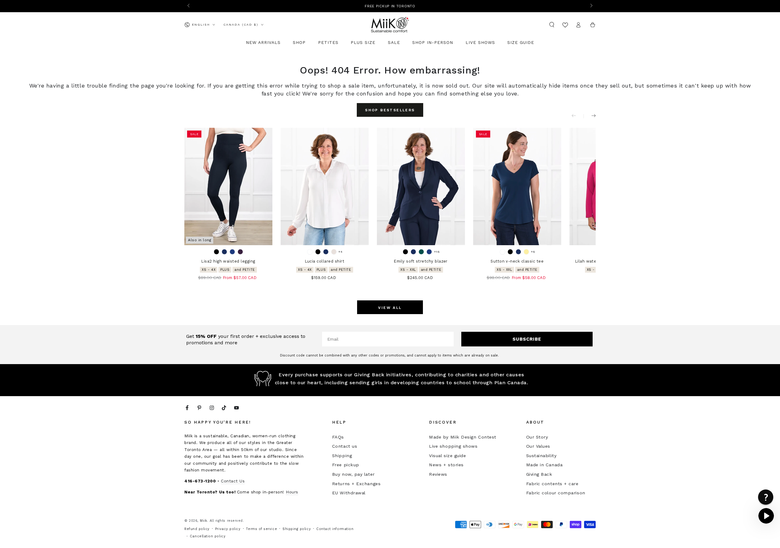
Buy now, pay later (353, 474)
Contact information (334, 529)
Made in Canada (544, 464)
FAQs (338, 437)
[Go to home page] (390, 24)
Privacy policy (228, 529)
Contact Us (233, 480)
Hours (292, 491)
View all (390, 308)
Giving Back (539, 474)
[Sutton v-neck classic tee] (517, 186)
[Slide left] (189, 6)
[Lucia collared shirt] (325, 186)
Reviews (438, 474)
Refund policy (197, 529)
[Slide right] (591, 6)
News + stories (446, 464)
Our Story (537, 437)
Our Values (538, 446)
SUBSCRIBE (526, 339)
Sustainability (541, 455)
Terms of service (261, 529)
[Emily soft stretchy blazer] (421, 186)
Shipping (342, 455)
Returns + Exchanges (356, 483)
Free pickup (345, 464)
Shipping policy (296, 529)
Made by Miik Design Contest (462, 437)
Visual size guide (447, 455)
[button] (552, 25)
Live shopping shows (453, 446)
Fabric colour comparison (555, 492)
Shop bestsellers (390, 110)
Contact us (344, 446)
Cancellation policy (207, 536)
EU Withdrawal (349, 492)
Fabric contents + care (552, 483)
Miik (203, 521)
